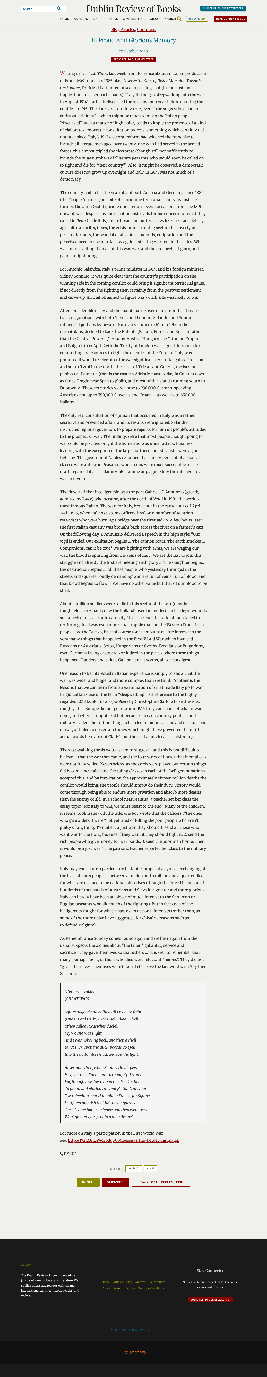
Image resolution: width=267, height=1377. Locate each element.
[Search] (58, 8)
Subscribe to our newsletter (223, 8)
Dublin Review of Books (133, 8)
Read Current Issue (230, 18)
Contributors (134, 19)
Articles (81, 19)
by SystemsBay (135, 1352)
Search (118, 1288)
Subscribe (115, 1182)
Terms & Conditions (151, 1288)
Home (64, 19)
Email (150, 1168)
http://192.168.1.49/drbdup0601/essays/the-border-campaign (123, 1140)
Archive (112, 19)
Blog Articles (123, 29)
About (155, 19)
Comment (146, 29)
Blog (96, 19)
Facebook (133, 1168)
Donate (194, 19)
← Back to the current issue (161, 1182)
